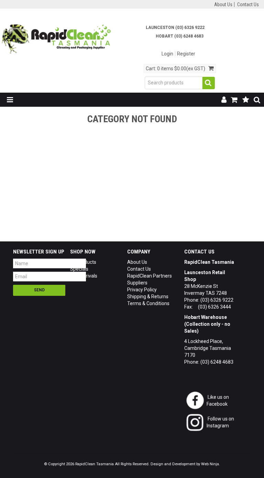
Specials (79, 269)
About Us (223, 4)
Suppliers (137, 282)
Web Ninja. (210, 464)
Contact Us (248, 4)
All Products (83, 262)
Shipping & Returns (147, 296)
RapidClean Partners (149, 276)
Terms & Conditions (148, 303)
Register (186, 53)
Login (167, 53)
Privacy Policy (142, 289)
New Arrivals (83, 276)
